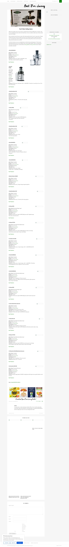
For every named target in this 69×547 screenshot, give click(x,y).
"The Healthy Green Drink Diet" (54, 35)
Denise (15, 405)
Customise (6, 542)
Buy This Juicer (11, 62)
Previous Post (11, 413)
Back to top (59, 545)
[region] (13, 539)
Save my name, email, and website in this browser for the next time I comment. (24, 528)
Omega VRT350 (33, 44)
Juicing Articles (19, 1)
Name (10, 516)
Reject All (13, 542)
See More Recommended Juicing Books (54, 38)
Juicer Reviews (13, 1)
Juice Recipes (26, 1)
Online (49, 44)
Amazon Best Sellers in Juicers (15, 382)
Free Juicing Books (33, 1)
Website (10, 521)
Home (8, 1)
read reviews (16, 55)
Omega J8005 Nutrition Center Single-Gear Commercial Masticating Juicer (26, 497)
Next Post (41, 413)
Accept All (19, 542)
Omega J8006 (27, 44)
